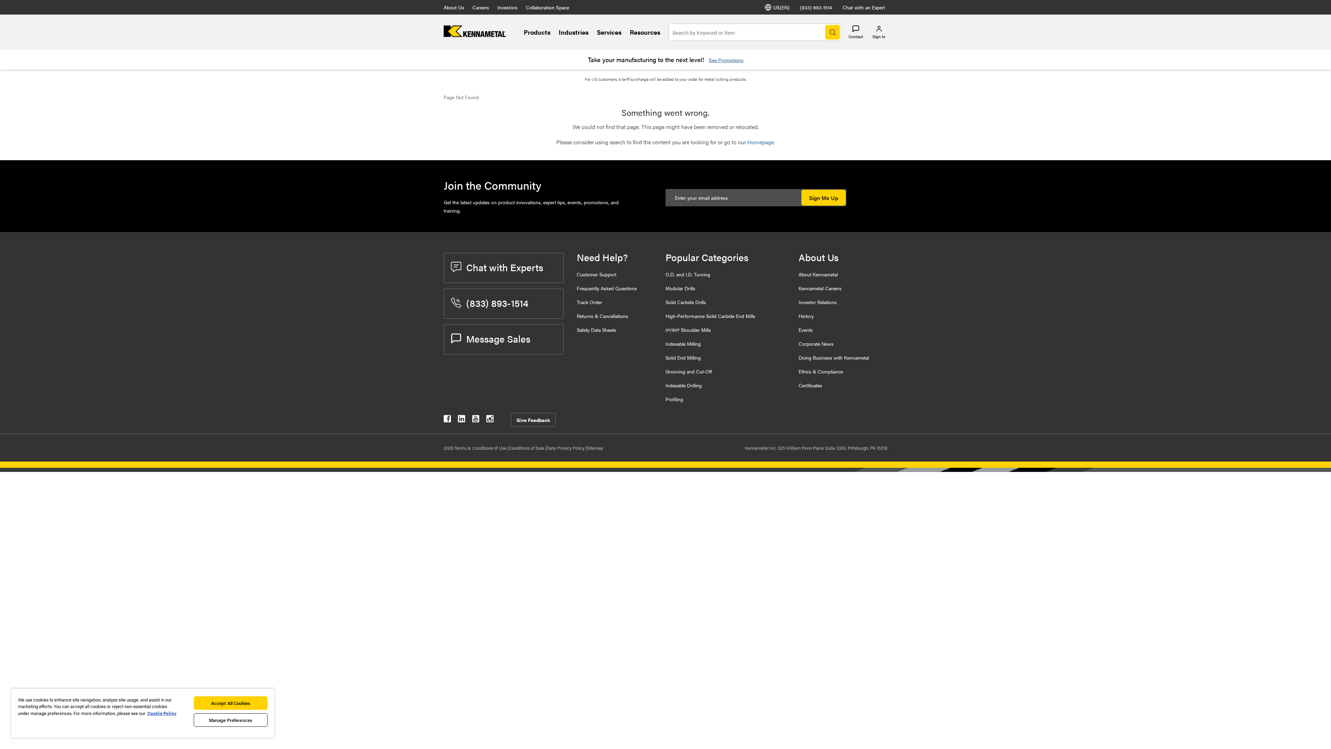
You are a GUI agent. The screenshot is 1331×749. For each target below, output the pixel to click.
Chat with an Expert (864, 7)
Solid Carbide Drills (686, 302)
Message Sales (498, 338)
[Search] (832, 32)
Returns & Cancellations (602, 315)
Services (609, 32)
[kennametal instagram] (490, 420)
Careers (480, 7)
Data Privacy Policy (566, 448)
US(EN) (781, 7)
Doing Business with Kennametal (834, 357)
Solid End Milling (683, 357)
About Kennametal (818, 274)
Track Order (589, 302)
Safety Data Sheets (596, 329)
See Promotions (726, 60)
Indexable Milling (683, 343)
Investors (507, 7)
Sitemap (595, 448)
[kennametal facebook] (447, 420)
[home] (475, 35)
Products (537, 32)
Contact (856, 36)
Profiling (674, 399)
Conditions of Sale (527, 448)
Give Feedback (533, 419)
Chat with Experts (504, 267)
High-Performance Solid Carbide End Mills (710, 315)
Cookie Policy (161, 713)
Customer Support (596, 274)
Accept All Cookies (230, 703)
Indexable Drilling (684, 385)
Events (806, 329)
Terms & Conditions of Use (480, 448)
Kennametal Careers (820, 288)
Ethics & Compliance (821, 371)
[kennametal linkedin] (461, 420)
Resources (645, 32)
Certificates (810, 385)
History (806, 315)
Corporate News (816, 343)
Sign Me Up (823, 198)
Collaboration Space (547, 7)
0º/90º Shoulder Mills (688, 329)
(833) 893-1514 (816, 7)
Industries (574, 32)
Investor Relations (818, 302)
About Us (454, 7)
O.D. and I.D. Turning (688, 274)
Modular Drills (680, 288)
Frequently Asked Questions (607, 288)
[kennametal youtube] (475, 420)
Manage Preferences (230, 720)
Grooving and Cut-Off (689, 371)
